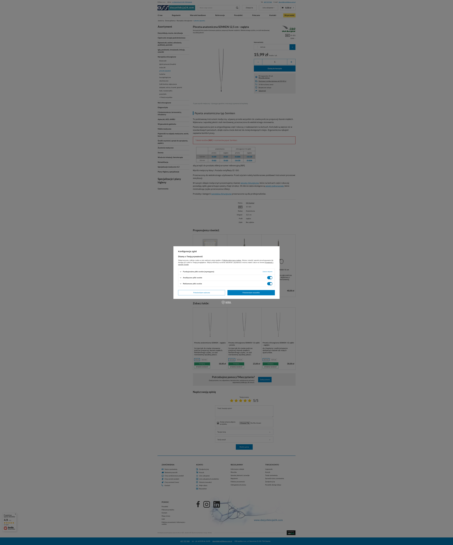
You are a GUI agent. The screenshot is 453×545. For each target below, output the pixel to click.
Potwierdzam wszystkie (251, 293)
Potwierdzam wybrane (201, 293)
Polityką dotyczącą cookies (231, 260)
